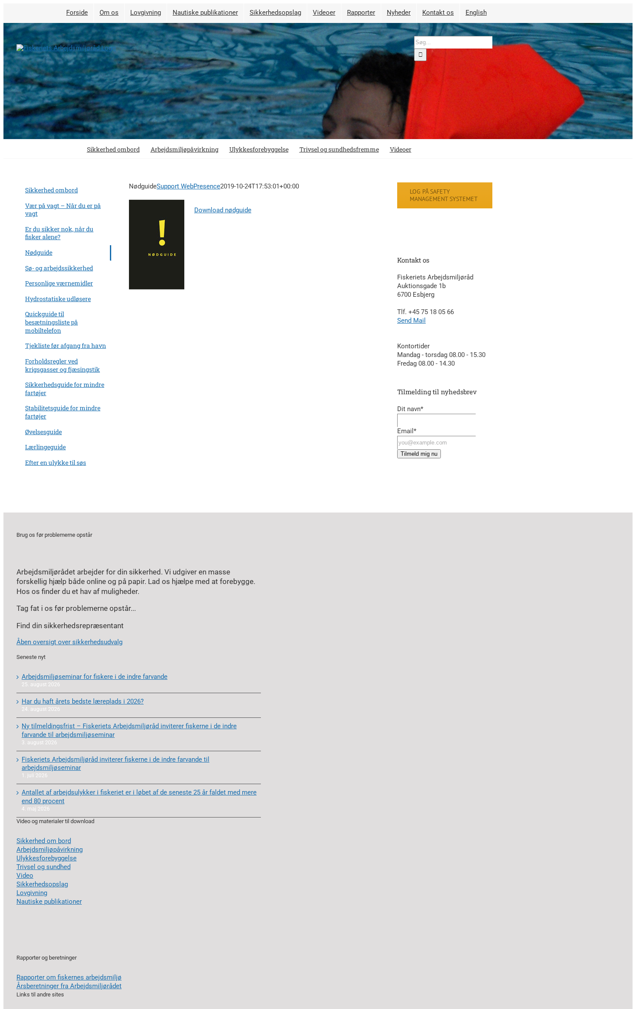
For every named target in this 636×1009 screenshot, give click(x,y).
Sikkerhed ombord (51, 190)
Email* (406, 431)
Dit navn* (410, 409)
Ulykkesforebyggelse (46, 858)
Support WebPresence (188, 186)
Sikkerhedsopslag (42, 884)
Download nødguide (222, 210)
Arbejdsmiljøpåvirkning (49, 849)
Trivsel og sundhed (43, 867)
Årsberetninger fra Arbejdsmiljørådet (69, 986)
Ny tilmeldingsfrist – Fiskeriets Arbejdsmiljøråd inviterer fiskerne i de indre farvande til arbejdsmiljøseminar (129, 730)
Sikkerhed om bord (43, 841)
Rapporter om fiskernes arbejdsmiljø (69, 977)
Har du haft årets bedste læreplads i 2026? (83, 701)
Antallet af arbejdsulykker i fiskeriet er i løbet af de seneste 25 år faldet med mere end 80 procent (139, 796)
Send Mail (411, 320)
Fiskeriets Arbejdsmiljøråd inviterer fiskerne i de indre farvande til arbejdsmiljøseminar (115, 764)
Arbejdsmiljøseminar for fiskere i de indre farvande (94, 677)
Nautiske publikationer (49, 901)
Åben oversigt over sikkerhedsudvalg (69, 642)
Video (24, 875)
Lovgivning (31, 893)
